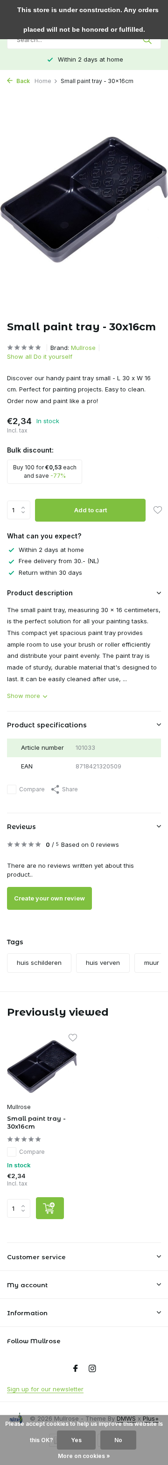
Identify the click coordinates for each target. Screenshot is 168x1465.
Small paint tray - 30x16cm (36, 1122)
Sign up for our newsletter (45, 1389)
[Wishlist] (157, 511)
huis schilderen (39, 962)
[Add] (50, 1208)
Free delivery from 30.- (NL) (59, 561)
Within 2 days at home (51, 549)
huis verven (103, 962)
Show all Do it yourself (39, 356)
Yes (76, 1440)
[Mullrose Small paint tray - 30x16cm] (42, 1066)
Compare (32, 789)
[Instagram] (92, 1369)
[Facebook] (75, 1369)
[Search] (148, 39)
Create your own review (49, 898)
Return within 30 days (50, 572)
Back (22, 80)
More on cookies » (84, 1455)
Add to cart (90, 510)
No (118, 1440)
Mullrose (83, 347)
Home (43, 80)
